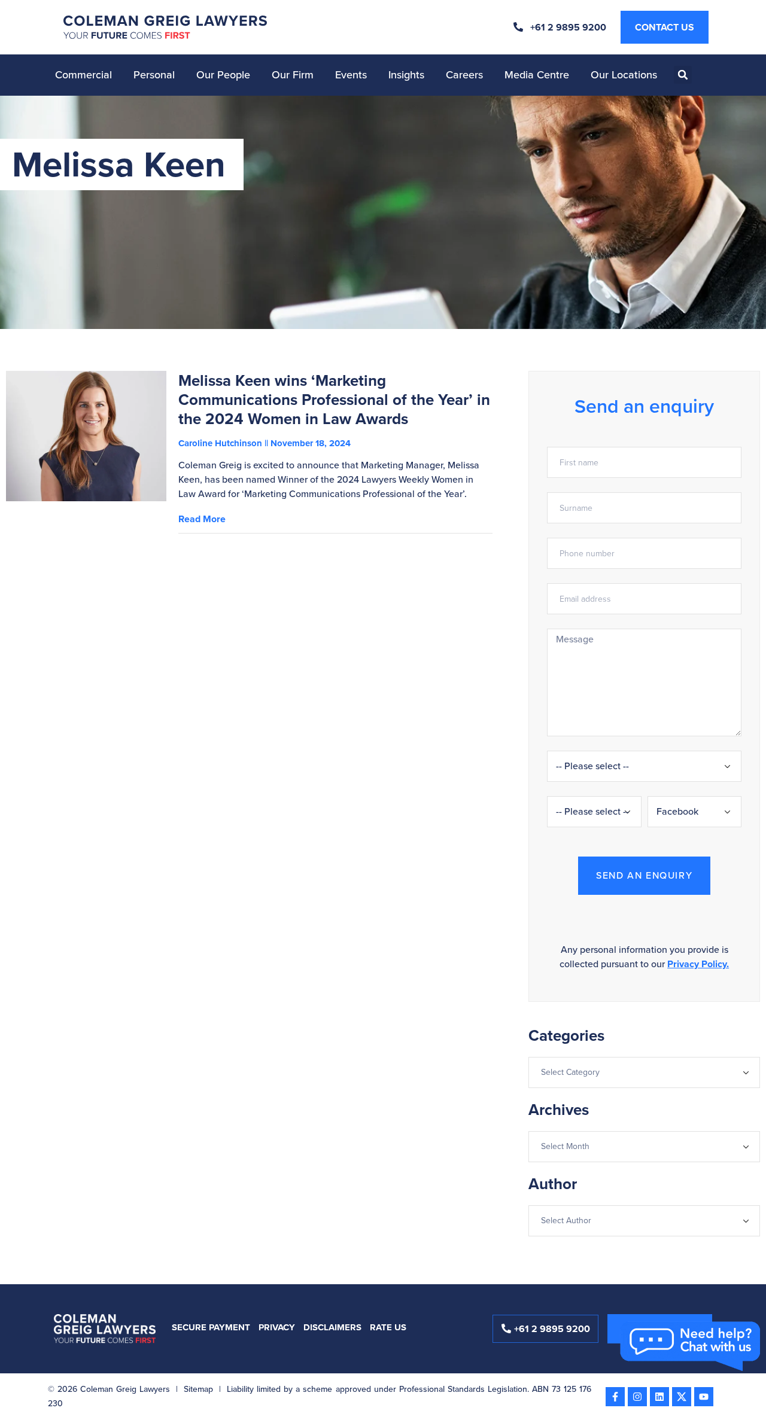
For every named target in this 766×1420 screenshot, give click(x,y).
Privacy (277, 1327)
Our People (223, 75)
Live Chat (691, 1352)
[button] (683, 75)
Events (351, 75)
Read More (202, 519)
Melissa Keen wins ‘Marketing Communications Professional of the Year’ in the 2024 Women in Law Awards (334, 399)
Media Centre (536, 75)
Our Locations (624, 75)
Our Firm (293, 75)
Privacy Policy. (698, 964)
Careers (464, 75)
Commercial (83, 75)
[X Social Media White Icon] (681, 1396)
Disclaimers (332, 1327)
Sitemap (198, 1389)
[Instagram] (637, 1396)
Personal (154, 75)
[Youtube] (703, 1396)
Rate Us (388, 1327)
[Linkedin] (659, 1396)
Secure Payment (211, 1327)
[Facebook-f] (615, 1396)
